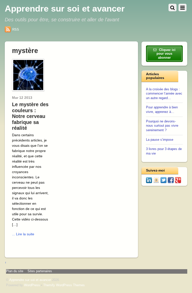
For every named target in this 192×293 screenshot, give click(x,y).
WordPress (32, 285)
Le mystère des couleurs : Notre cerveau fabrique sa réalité (30, 116)
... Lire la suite (23, 234)
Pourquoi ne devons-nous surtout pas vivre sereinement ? (162, 126)
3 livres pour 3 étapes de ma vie (164, 151)
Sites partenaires (40, 271)
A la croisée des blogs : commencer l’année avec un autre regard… (164, 94)
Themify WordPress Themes (64, 285)
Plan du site (14, 271)
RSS (15, 29)
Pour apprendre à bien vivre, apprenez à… (162, 110)
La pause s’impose (159, 139)
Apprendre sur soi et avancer (30, 280)
